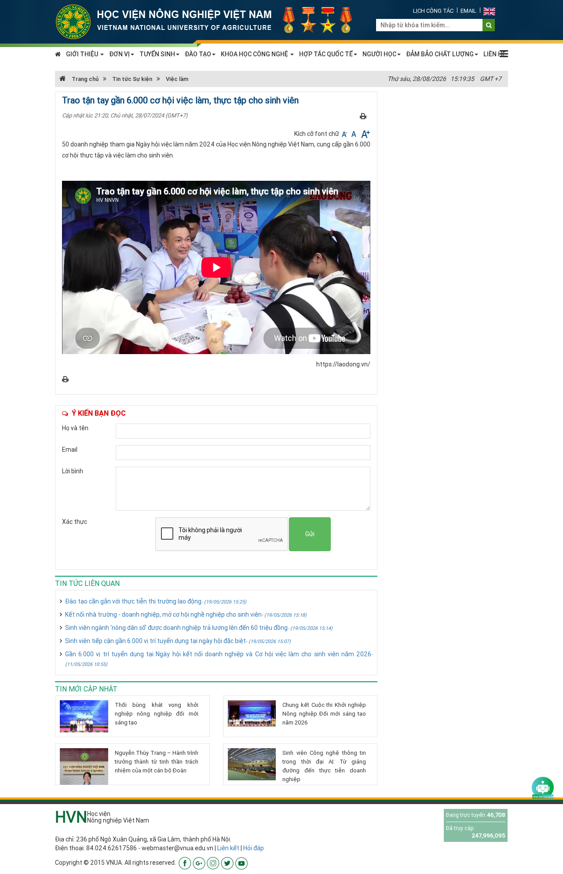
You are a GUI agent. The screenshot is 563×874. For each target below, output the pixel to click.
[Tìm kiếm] (489, 25)
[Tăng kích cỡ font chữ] (364, 134)
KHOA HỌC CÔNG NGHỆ (255, 54)
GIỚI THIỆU (82, 54)
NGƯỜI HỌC (379, 54)
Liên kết (228, 848)
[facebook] (185, 863)
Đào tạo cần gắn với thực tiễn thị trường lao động (155, 601)
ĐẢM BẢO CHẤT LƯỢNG (440, 54)
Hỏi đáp (253, 848)
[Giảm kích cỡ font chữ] (345, 134)
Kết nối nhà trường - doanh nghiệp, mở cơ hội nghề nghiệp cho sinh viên (186, 614)
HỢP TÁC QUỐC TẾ (326, 54)
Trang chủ (84, 79)
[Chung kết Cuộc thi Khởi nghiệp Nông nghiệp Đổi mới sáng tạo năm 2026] (252, 713)
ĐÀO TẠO (198, 54)
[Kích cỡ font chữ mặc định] (354, 134)
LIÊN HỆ (494, 54)
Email (468, 11)
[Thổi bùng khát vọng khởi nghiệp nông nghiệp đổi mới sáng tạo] (84, 716)
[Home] (209, 21)
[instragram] (213, 863)
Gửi (309, 534)
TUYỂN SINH (157, 54)
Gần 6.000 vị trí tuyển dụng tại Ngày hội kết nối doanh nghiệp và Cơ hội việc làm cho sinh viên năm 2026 (219, 658)
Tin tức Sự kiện (132, 79)
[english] (489, 11)
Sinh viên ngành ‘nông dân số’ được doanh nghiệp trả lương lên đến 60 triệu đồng (199, 628)
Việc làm (177, 79)
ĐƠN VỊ (119, 54)
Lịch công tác (433, 11)
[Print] (363, 116)
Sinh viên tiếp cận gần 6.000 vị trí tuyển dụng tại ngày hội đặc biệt (178, 641)
